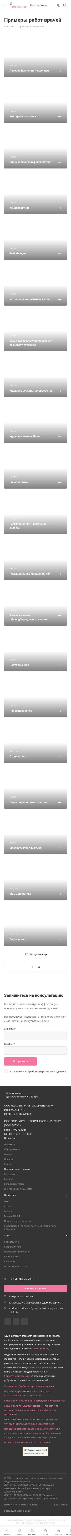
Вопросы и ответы (14, 1183)
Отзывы (8, 1154)
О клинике (9, 1137)
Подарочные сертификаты (18, 1221)
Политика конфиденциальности (21, 1504)
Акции (7, 1206)
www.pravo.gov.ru (39, 1367)
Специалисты (11, 1173)
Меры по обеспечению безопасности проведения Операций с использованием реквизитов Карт (31, 1421)
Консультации (11, 1256)
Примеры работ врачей (17, 1169)
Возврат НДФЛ (12, 1216)
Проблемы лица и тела (16, 1266)
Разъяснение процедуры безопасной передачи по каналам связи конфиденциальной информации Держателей (31, 1410)
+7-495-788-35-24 (20, 1278)
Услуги (7, 1235)
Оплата (8, 1211)
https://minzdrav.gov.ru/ (16, 1375)
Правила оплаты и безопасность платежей (27, 1442)
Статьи (8, 1164)
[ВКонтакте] (7, 1321)
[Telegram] (16, 1321)
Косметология (11, 1241)
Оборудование (12, 1149)
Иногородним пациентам (18, 1188)
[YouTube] (24, 1321)
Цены (7, 1201)
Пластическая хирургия (16, 1251)
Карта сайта (60, 1504)
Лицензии (9, 1144)
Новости (8, 1159)
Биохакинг (10, 1261)
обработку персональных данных (46, 1071)
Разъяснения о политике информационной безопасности (35, 1400)
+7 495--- (39, 1348)
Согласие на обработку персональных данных (29, 1386)
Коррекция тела (12, 1246)
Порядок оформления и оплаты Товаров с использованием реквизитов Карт (26, 1393)
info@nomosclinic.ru (21, 1296)
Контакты (9, 1178)
